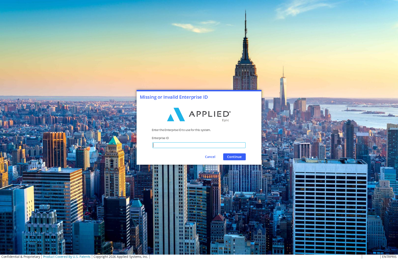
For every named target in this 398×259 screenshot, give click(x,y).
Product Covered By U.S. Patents (67, 256)
